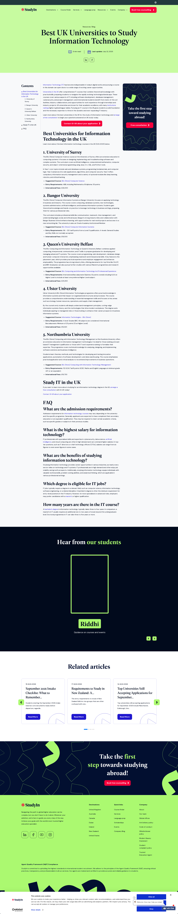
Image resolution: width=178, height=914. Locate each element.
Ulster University (62, 288)
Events (113, 10)
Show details (35, 910)
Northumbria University (68, 334)
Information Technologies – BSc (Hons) (76, 317)
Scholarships (119, 823)
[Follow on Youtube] (41, 834)
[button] (154, 639)
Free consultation (139, 125)
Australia (92, 814)
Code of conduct (145, 827)
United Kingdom (95, 810)
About (141, 810)
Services (76, 10)
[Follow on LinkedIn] (24, 834)
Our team (142, 814)
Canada (92, 818)
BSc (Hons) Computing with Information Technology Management (86, 365)
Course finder (66, 10)
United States (94, 835)
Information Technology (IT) (53, 85)
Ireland (91, 827)
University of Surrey (64, 152)
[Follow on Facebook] (33, 834)
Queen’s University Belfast (70, 244)
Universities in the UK (51, 92)
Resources (102, 10)
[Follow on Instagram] (50, 834)
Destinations (51, 10)
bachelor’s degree (51, 509)
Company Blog (119, 831)
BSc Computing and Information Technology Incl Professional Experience (89, 271)
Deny (151, 909)
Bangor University (63, 195)
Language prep (89, 10)
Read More (33, 717)
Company (121, 10)
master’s (69, 496)
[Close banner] (170, 895)
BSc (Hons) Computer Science (73, 181)
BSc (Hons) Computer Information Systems (78, 227)
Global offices (144, 818)
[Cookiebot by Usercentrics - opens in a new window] (17, 910)
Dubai (91, 823)
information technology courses (76, 413)
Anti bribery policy (146, 823)
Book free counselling (141, 10)
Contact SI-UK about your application (81, 123)
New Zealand (94, 831)
